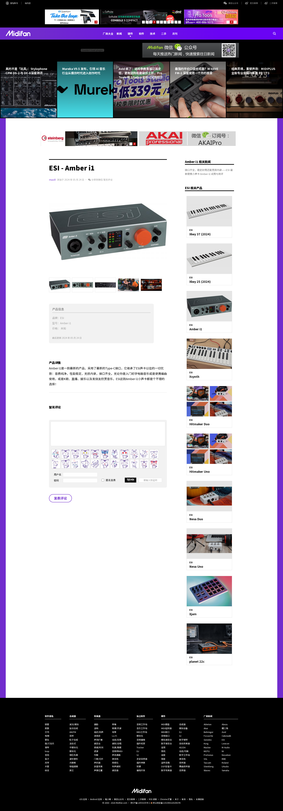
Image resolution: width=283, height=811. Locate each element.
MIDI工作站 (142, 732)
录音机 (115, 758)
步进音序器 (142, 758)
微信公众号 (233, 3)
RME (224, 758)
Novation (226, 754)
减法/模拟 (74, 724)
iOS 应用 (83, 799)
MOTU (207, 751)
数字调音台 (166, 743)
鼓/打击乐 (49, 743)
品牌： (56, 318)
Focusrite (208, 735)
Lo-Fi (114, 735)
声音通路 (116, 754)
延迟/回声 (98, 732)
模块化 (72, 751)
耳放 (163, 758)
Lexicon (225, 743)
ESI (223, 739)
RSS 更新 (153, 799)
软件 (141, 34)
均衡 (96, 754)
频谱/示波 (116, 728)
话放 (163, 754)
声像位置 (98, 770)
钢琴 (47, 747)
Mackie (207, 747)
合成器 (182, 724)
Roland (225, 762)
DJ (138, 751)
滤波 (96, 751)
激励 (96, 724)
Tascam (207, 762)
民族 (47, 728)
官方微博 (254, 3)
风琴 (47, 762)
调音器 (115, 770)
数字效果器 (166, 770)
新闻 (119, 34)
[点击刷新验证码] (130, 480)
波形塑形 (73, 758)
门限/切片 (98, 758)
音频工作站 (142, 724)
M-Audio (226, 747)
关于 (177, 799)
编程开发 (141, 770)
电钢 (47, 735)
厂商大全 (108, 34)
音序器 (182, 770)
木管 (47, 766)
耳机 (163, 751)
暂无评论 (108, 179)
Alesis (225, 724)
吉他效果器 (184, 743)
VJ (138, 754)
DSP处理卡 (166, 766)
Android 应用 (96, 799)
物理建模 (73, 766)
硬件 (130, 34)
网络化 (115, 762)
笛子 (47, 758)
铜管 (47, 724)
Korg (206, 743)
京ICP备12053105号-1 (140, 802)
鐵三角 (225, 728)
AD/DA (182, 747)
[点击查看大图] (108, 232)
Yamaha (225, 770)
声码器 (97, 762)
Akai (206, 728)
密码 (56, 480)
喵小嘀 (108, 799)
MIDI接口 (165, 732)
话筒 (163, 747)
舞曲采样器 (184, 766)
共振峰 (72, 762)
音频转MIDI (117, 751)
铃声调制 (116, 766)
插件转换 (141, 762)
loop (47, 751)
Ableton (207, 724)
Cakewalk (226, 735)
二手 (163, 34)
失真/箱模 (116, 747)
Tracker (140, 747)
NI (223, 751)
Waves (207, 770)
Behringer (208, 732)
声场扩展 (98, 739)
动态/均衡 (184, 751)
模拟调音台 (166, 739)
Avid (224, 732)
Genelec (208, 739)
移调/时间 (98, 747)
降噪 (114, 724)
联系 (184, 799)
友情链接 (200, 799)
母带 (114, 732)
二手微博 (273, 3)
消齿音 (97, 735)
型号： (56, 323)
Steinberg (209, 766)
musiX (52, 179)
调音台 (97, 743)
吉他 (47, 754)
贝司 (47, 732)
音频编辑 (141, 739)
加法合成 (73, 728)
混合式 (72, 743)
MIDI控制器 (166, 728)
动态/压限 (116, 739)
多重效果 (98, 766)
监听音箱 (165, 762)
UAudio (225, 766)
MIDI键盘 (165, 724)
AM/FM (72, 732)
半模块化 (73, 747)
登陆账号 (14, 3)
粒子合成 (73, 739)
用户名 (57, 474)
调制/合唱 (116, 743)
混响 (96, 728)
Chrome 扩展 (166, 799)
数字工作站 (184, 754)
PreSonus (208, 754)
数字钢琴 (183, 739)
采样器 (182, 762)
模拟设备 (183, 728)
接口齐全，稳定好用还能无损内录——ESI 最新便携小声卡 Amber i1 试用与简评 (209, 172)
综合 (47, 770)
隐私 (191, 799)
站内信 (28, 3)
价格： (56, 328)
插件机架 (141, 743)
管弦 (47, 739)
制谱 (139, 766)
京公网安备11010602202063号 (167, 802)
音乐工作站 (142, 728)
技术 (152, 34)
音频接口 (165, 735)
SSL (206, 758)
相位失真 (73, 754)
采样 (71, 735)
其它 (71, 770)
